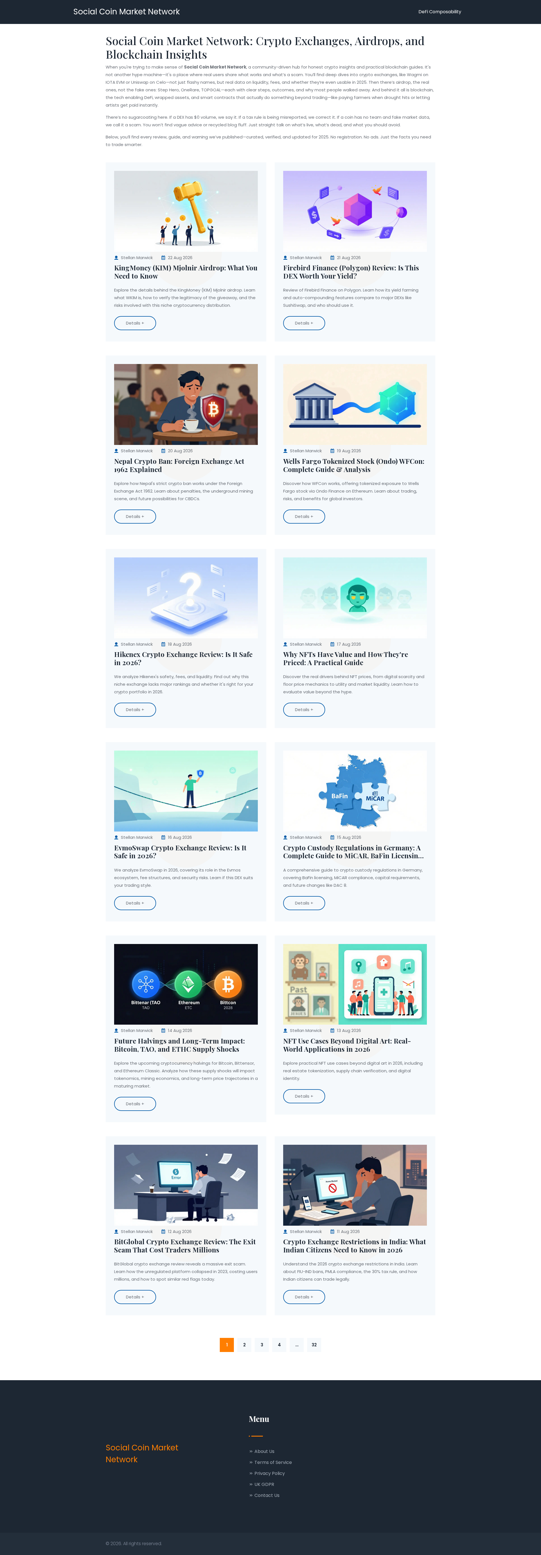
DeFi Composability (439, 11)
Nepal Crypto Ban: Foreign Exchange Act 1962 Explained (179, 465)
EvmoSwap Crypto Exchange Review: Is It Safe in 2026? (180, 852)
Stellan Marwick (137, 258)
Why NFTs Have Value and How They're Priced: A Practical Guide (345, 658)
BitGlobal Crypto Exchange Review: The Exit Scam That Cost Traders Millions (185, 1246)
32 (314, 1345)
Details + (135, 323)
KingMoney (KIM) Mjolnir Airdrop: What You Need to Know (186, 272)
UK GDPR (263, 1484)
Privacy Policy (269, 1473)
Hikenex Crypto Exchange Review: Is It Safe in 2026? (183, 658)
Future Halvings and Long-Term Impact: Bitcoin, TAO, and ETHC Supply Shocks (179, 1045)
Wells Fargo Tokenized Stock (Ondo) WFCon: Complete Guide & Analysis (353, 465)
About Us (263, 1451)
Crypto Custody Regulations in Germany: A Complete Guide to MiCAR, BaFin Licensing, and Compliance (353, 852)
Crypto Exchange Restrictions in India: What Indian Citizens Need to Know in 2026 (354, 1246)
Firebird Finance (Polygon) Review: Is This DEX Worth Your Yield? (351, 272)
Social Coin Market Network (126, 11)
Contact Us (266, 1495)
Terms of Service (272, 1462)
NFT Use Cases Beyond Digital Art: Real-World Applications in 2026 (347, 1045)
